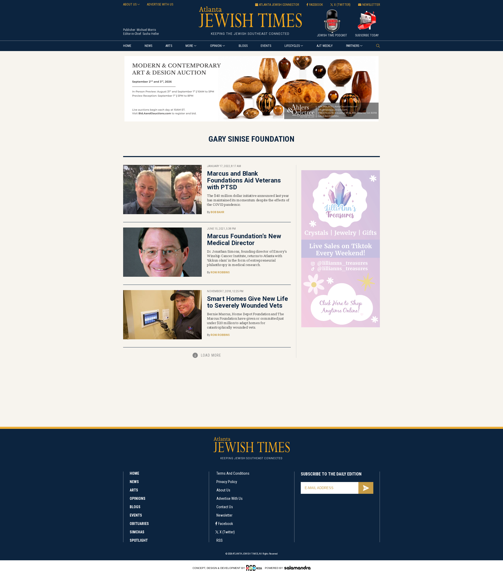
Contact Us (224, 507)
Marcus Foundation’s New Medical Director (244, 239)
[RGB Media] (255, 568)
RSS (219, 540)
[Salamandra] (297, 567)
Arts (169, 46)
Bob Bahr (217, 212)
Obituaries (139, 524)
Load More (211, 355)
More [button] (189, 46)
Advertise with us (160, 4)
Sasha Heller (151, 34)
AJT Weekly (325, 46)
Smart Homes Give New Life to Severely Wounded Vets (247, 302)
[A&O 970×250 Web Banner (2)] (251, 120)
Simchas (137, 532)
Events (266, 46)
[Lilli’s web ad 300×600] (340, 326)
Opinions (137, 498)
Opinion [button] (216, 46)
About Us (223, 490)
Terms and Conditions (232, 473)
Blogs (243, 46)
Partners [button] (352, 46)
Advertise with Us (229, 498)
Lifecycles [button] (292, 46)
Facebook (225, 524)
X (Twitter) (227, 532)
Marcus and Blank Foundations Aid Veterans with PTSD (244, 180)
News (148, 46)
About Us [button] (129, 4)
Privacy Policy (226, 482)
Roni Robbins (220, 272)
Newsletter (224, 515)
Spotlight (139, 540)
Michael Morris (146, 30)
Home (127, 46)
